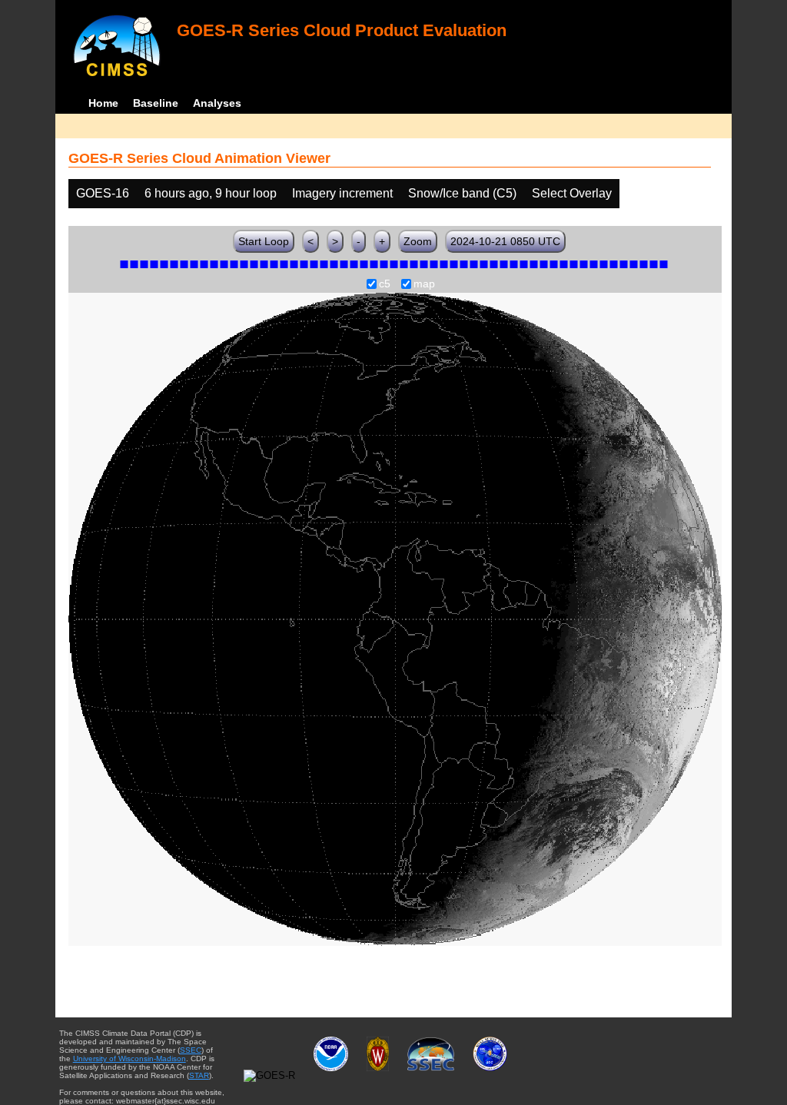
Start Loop (263, 241)
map (424, 284)
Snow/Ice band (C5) (462, 193)
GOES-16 (102, 193)
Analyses (217, 103)
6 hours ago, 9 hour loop (210, 193)
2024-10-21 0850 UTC (505, 241)
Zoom (417, 241)
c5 (384, 284)
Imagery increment (342, 193)
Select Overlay (572, 193)
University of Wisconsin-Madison (129, 1058)
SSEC (190, 1050)
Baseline (155, 103)
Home (103, 103)
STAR (199, 1075)
